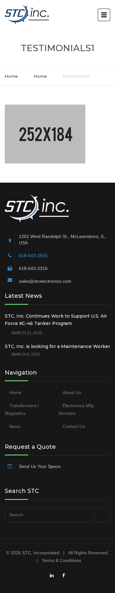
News (14, 426)
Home (11, 76)
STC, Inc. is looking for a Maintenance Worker (57, 346)
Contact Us (74, 426)
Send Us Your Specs (39, 466)
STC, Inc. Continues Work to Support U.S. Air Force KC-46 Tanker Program (56, 320)
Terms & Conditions (61, 560)
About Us (72, 392)
